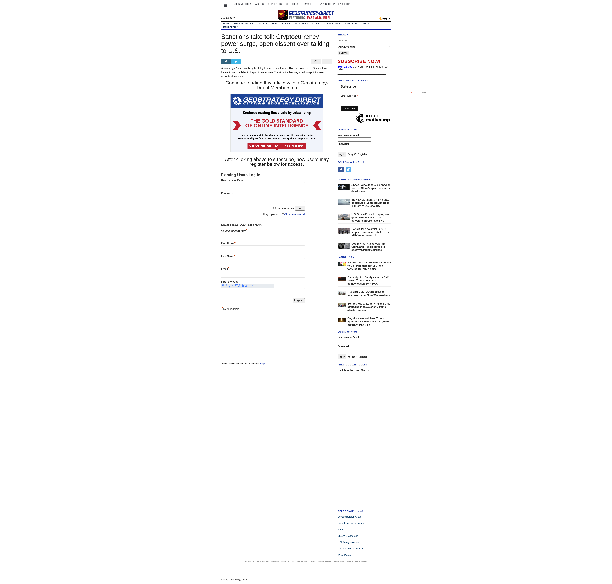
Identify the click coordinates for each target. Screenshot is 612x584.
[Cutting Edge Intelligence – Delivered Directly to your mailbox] (306, 15)
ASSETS (259, 4)
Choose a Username (234, 230)
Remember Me (285, 208)
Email (225, 269)
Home (226, 23)
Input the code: (230, 281)
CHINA (315, 23)
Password (227, 193)
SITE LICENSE (293, 4)
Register (362, 154)
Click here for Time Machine (354, 370)
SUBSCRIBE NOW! (359, 61)
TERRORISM (351, 23)
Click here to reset (294, 214)
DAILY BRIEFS (275, 4)
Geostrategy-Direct (237, 580)
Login (262, 363)
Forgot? (352, 154)
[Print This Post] (315, 61)
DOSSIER (263, 23)
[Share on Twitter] (236, 61)
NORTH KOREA (332, 23)
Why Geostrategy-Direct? (335, 4)
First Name (228, 243)
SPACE (366, 23)
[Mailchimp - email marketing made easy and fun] (372, 122)
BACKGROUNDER (243, 23)
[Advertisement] (245, 337)
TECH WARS (301, 23)
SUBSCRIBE (310, 4)
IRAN (275, 23)
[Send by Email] (327, 61)
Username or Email (232, 180)
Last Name (228, 256)
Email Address (349, 95)
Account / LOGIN (242, 4)
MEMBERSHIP (230, 27)
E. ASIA (286, 23)
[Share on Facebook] (226, 61)
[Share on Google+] (247, 61)
